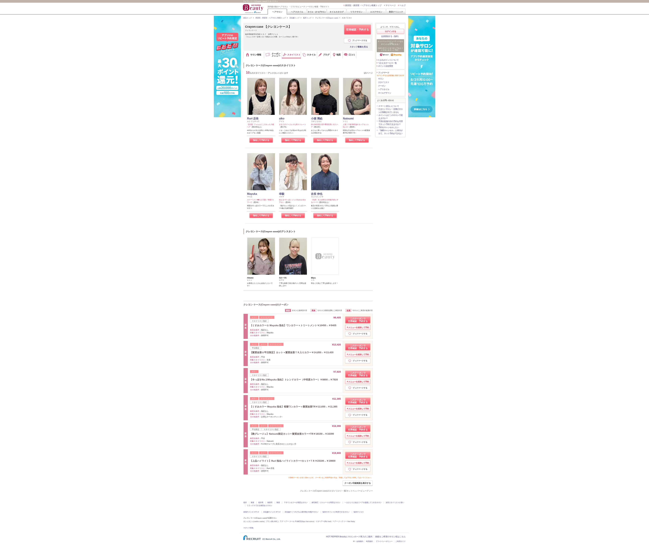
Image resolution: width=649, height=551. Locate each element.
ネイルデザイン (384, 93)
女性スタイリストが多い (395, 502)
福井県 (260, 502)
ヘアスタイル (297, 11)
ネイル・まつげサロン (317, 11)
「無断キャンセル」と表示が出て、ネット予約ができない (390, 132)
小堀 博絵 (316, 118)
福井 (245, 502)
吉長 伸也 (316, 193)
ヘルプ (403, 5)
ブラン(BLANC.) (272, 521)
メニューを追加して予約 (358, 327)
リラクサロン (356, 11)
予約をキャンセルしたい (388, 127)
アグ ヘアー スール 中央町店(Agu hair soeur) (297, 521)
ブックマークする (359, 40)
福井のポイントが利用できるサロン (336, 512)
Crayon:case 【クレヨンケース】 (268, 26)
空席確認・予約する (357, 29)
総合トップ (247, 18)
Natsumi (348, 118)
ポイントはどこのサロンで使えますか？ (390, 116)
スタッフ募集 (248, 528)
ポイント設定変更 (385, 66)
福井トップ (307, 18)
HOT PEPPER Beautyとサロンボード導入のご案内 (349, 536)
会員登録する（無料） (390, 36)
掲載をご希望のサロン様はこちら (390, 536)
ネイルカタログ (337, 11)
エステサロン (376, 11)
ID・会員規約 (358, 541)
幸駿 (281, 193)
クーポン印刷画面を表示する (357, 483)
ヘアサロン (277, 11)
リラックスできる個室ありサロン (259, 505)
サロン (381, 79)
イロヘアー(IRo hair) (323, 521)
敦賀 (252, 502)
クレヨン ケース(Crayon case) (326, 18)
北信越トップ (294, 18)
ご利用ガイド (400, 541)
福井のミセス (359, 512)
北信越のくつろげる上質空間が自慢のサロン (301, 512)
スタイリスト (383, 82)
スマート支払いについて (388, 106)
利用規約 (369, 541)
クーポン (382, 86)
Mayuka (252, 193)
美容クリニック (396, 11)
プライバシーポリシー (384, 541)
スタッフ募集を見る (359, 47)
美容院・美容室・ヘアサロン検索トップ (363, 5)
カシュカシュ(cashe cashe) (254, 521)
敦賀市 (269, 502)
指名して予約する (261, 140)
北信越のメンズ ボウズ (272, 512)
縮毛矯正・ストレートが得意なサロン (326, 502)
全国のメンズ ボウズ (251, 512)
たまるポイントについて (388, 60)
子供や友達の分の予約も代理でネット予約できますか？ (390, 123)
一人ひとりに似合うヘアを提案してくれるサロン (363, 502)
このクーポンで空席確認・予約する (358, 319)
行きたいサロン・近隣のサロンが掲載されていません (390, 110)
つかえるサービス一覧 (387, 63)
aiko (281, 118)
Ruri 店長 (253, 118)
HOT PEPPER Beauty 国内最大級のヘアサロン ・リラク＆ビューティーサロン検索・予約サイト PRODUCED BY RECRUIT (253, 8)
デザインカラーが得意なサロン (296, 502)
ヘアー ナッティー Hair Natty (344, 521)
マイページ (391, 5)
